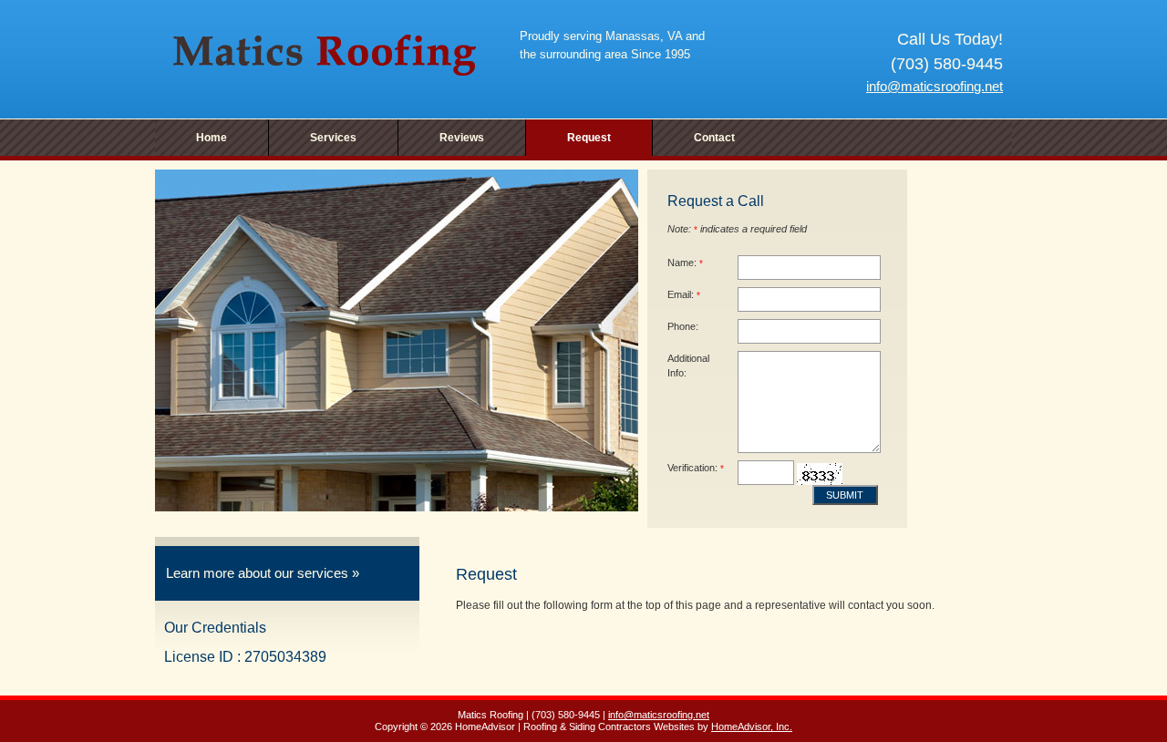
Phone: (682, 326)
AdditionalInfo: (688, 365)
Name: (685, 262)
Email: (683, 294)
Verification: (695, 467)
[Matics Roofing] (323, 54)
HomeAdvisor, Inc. (751, 726)
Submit (844, 495)
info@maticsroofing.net (934, 86)
